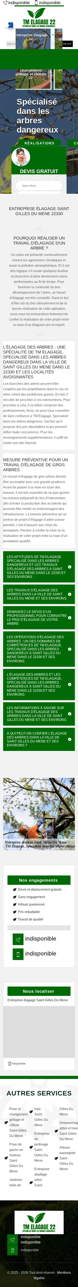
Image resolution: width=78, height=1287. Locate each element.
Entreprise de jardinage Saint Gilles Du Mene (41, 1147)
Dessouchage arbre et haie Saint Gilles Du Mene (66, 1131)
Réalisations (39, 143)
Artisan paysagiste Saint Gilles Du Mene (66, 1158)
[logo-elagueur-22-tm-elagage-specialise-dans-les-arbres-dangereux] (39, 17)
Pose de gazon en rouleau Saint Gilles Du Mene (16, 1158)
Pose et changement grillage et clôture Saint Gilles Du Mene (16, 1122)
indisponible (19, 2)
